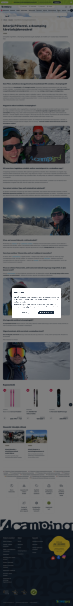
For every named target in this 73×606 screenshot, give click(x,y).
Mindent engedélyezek (46, 312)
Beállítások (24, 312)
